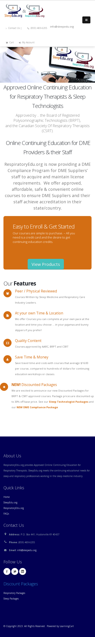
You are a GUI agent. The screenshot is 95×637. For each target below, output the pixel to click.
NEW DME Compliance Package (37, 407)
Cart (11, 42)
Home (6, 497)
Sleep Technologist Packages (68, 401)
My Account (28, 42)
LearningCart (67, 626)
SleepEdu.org (10, 502)
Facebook (6, 571)
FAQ (5, 513)
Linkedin (22, 571)
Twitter (14, 571)
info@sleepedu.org (26, 550)
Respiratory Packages (14, 593)
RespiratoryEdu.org (13, 508)
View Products (46, 264)
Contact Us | (15, 28)
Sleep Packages (11, 598)
